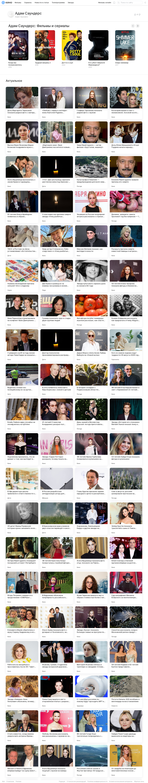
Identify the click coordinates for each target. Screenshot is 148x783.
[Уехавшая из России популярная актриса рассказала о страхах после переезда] (91, 207)
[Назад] (133, 26)
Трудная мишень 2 (43, 63)
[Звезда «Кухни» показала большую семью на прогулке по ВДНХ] (91, 622)
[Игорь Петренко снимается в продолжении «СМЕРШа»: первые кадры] (22, 588)
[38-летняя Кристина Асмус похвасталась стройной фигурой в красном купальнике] (56, 553)
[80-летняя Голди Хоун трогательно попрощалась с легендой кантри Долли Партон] (91, 726)
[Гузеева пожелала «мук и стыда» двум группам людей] (56, 311)
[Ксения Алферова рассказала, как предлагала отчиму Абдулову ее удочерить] (126, 311)
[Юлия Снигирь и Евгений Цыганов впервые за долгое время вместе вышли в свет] (126, 553)
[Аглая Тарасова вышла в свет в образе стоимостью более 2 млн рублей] (91, 588)
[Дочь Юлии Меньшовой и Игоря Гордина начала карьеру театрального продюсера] (126, 137)
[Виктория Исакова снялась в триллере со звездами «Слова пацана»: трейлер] (91, 657)
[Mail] (3, 2)
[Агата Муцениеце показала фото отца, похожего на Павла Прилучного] (91, 553)
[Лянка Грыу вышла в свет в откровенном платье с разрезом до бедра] (56, 692)
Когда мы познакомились (15, 64)
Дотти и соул (67, 63)
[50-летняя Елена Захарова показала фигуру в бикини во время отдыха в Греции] (126, 276)
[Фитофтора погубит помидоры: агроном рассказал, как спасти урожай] (91, 311)
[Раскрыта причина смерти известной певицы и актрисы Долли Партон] (126, 241)
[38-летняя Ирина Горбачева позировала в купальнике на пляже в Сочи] (91, 449)
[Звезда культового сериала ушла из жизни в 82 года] (91, 276)
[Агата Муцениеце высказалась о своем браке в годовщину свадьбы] (22, 172)
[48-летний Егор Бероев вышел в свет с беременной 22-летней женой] (126, 380)
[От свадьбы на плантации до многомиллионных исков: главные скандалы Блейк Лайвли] (126, 761)
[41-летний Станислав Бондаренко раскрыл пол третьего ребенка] (56, 415)
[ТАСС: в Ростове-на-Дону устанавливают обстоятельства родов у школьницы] (22, 241)
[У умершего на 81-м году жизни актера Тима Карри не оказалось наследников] (22, 345)
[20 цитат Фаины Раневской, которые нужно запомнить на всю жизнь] (22, 518)
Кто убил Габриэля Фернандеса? (96, 64)
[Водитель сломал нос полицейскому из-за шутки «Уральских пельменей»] (22, 380)
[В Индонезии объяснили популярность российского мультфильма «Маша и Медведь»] (56, 588)
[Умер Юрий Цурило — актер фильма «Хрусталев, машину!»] (91, 137)
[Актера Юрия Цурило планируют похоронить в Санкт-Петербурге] (22, 553)
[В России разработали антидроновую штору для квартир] (56, 484)
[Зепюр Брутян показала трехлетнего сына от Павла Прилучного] (126, 518)
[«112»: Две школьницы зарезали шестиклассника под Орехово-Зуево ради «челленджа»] (56, 172)
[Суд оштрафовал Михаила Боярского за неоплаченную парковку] (126, 588)
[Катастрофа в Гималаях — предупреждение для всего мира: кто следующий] (91, 172)
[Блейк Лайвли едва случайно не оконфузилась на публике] (22, 415)
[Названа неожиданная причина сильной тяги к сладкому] (22, 276)
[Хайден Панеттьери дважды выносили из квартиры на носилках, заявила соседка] (126, 726)
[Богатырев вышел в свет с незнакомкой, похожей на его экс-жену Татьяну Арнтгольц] (126, 103)
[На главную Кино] (8, 2)
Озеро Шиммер (121, 63)
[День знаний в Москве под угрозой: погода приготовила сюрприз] (91, 415)
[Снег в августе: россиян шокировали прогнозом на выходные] (126, 484)
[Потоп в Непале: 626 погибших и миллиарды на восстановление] (126, 692)
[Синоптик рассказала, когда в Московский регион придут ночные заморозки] (126, 622)
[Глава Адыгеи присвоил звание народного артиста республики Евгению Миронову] (91, 484)
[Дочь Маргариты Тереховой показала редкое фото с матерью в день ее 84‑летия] (22, 103)
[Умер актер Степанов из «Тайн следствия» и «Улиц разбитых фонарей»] (56, 241)
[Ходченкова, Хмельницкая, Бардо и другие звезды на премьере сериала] (91, 518)
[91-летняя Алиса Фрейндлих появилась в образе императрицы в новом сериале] (22, 207)
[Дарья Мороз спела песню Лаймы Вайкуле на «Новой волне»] (91, 345)
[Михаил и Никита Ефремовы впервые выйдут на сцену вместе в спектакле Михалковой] (22, 761)
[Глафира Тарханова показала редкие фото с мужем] (91, 103)
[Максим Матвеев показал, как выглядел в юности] (91, 241)
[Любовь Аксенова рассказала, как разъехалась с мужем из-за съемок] (56, 726)
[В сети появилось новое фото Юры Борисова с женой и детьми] (56, 380)
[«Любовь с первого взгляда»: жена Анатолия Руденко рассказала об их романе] (56, 103)
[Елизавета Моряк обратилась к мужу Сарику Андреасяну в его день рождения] (22, 622)
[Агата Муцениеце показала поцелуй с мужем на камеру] (56, 761)
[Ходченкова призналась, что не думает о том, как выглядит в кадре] (22, 449)
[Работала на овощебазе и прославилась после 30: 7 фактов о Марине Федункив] (22, 657)
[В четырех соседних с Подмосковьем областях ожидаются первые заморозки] (91, 380)
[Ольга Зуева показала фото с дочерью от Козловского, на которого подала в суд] (56, 622)
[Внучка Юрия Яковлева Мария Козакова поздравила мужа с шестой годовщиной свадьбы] (22, 137)
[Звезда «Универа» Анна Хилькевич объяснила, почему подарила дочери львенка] (22, 692)
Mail (3, 781)
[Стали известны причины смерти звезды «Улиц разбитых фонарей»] (56, 207)
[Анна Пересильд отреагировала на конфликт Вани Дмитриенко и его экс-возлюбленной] (22, 311)
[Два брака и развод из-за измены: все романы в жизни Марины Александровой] (56, 276)
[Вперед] (138, 26)
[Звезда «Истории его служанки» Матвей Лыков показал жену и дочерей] (126, 415)
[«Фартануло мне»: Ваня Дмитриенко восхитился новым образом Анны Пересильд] (56, 137)
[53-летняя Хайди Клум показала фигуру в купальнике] (126, 449)
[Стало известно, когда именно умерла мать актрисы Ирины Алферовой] (22, 726)
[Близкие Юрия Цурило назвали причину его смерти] (126, 172)
